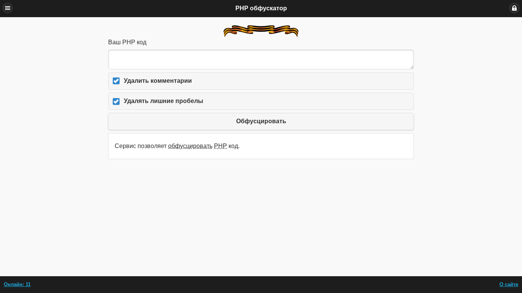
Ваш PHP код (127, 42)
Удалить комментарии (158, 80)
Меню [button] (7, 8)
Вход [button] (514, 8)
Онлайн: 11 (17, 284)
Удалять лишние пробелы (163, 101)
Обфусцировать (261, 121)
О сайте (508, 284)
